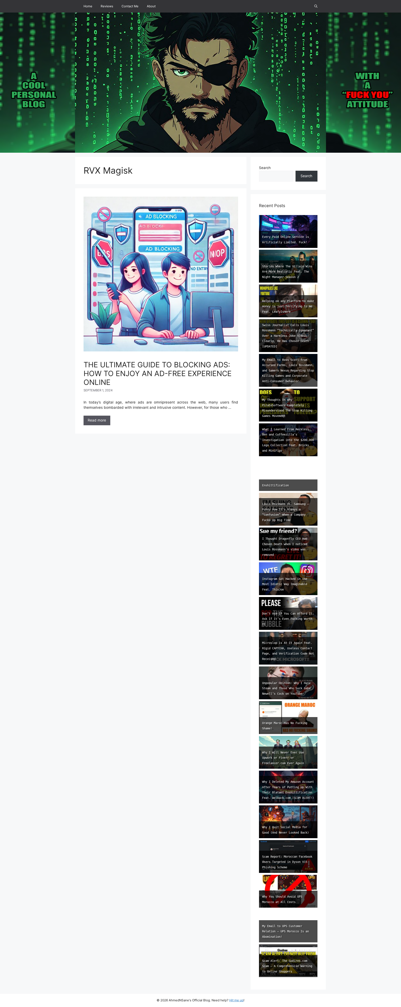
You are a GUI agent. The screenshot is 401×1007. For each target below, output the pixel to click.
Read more (97, 420)
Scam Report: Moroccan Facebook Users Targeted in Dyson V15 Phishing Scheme (287, 862)
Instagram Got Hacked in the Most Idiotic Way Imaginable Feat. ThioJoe (284, 584)
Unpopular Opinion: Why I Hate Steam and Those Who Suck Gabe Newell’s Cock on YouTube (286, 688)
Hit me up (236, 1000)
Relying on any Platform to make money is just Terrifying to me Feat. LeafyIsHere (288, 306)
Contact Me (130, 6)
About (151, 6)
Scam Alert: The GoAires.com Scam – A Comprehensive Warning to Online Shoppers (287, 966)
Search (265, 168)
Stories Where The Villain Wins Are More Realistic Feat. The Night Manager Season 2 (287, 272)
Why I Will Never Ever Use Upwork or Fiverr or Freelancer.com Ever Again (283, 758)
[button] (316, 6)
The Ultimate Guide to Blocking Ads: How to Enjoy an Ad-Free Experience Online (158, 373)
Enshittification (275, 485)
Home (88, 6)
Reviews (107, 6)
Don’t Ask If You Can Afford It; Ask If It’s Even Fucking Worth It (288, 619)
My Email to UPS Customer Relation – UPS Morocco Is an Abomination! (285, 931)
